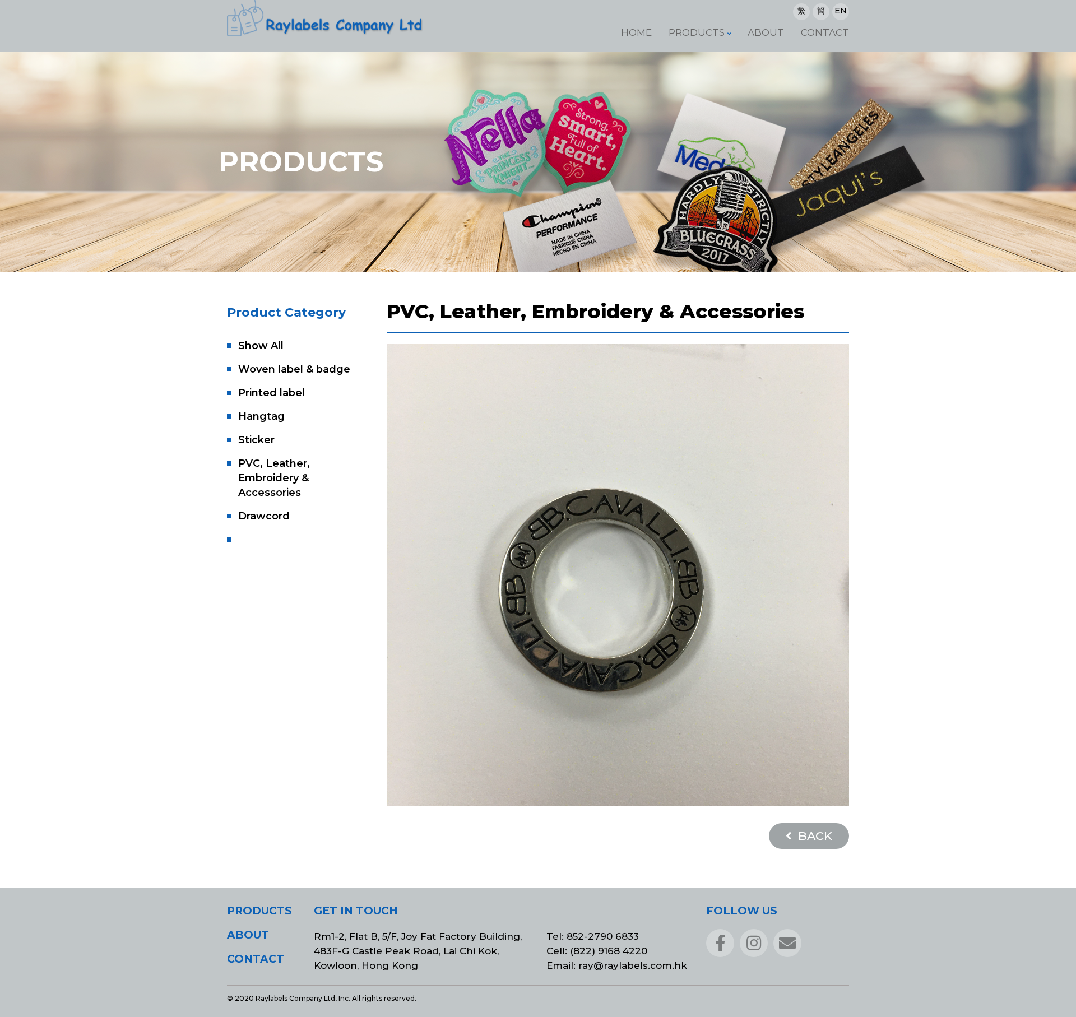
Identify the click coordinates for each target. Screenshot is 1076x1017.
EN (840, 11)
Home (636, 32)
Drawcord (264, 516)
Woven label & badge (294, 369)
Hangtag (261, 416)
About (766, 32)
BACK (813, 836)
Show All (261, 346)
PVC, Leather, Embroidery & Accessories (274, 478)
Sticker (256, 440)
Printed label (271, 393)
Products (697, 32)
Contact (825, 32)
